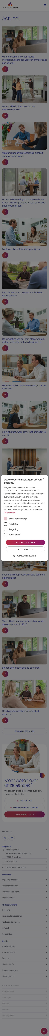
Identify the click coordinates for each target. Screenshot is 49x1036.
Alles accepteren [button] (25, 542)
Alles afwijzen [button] (25, 549)
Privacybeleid (9, 512)
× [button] (43, 478)
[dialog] (24, 518)
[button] (24, 555)
